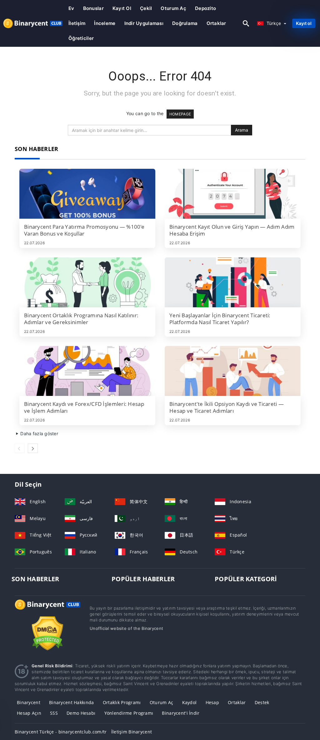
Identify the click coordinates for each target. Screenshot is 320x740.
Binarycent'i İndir (180, 713)
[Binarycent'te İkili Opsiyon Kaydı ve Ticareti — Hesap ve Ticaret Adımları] (233, 371)
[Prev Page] (20, 448)
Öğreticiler (81, 38)
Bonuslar (93, 8)
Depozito (205, 8)
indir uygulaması (143, 23)
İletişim (76, 23)
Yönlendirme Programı (128, 713)
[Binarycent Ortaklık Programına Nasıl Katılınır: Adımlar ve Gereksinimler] (87, 282)
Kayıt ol (121, 8)
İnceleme (104, 23)
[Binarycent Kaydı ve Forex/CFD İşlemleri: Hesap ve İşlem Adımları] (87, 371)
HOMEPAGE (180, 114)
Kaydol (189, 702)
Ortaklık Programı (122, 702)
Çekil (146, 8)
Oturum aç (173, 8)
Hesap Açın (29, 713)
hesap (212, 702)
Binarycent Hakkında (71, 702)
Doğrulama (185, 23)
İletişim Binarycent (131, 732)
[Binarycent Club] (47, 610)
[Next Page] (33, 448)
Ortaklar (216, 23)
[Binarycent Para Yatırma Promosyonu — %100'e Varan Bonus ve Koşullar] (87, 194)
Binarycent (28, 702)
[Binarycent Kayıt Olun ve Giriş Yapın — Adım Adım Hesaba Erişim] (233, 194)
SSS (54, 713)
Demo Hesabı (81, 713)
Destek (262, 702)
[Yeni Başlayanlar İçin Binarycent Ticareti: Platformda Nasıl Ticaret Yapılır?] (233, 282)
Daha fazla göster (38, 433)
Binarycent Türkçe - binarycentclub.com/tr (61, 732)
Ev (71, 8)
